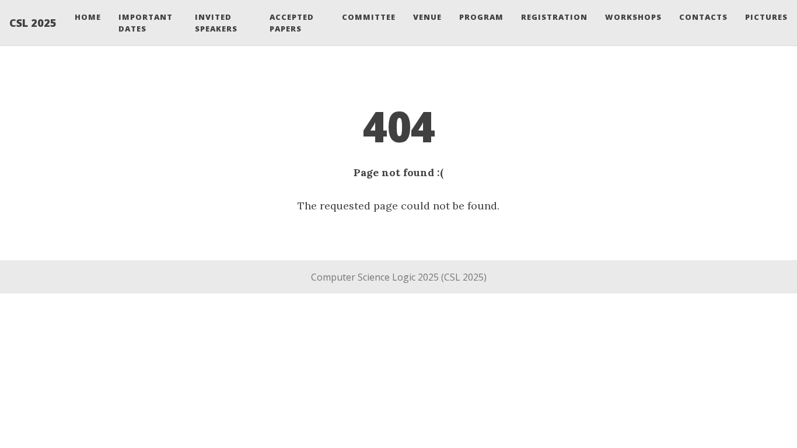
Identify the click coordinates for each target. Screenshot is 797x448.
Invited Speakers (216, 23)
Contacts (703, 17)
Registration (554, 17)
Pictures (766, 17)
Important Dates (145, 23)
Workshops (633, 17)
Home (88, 17)
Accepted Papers (292, 23)
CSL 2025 (33, 23)
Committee (369, 17)
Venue (427, 17)
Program (481, 17)
